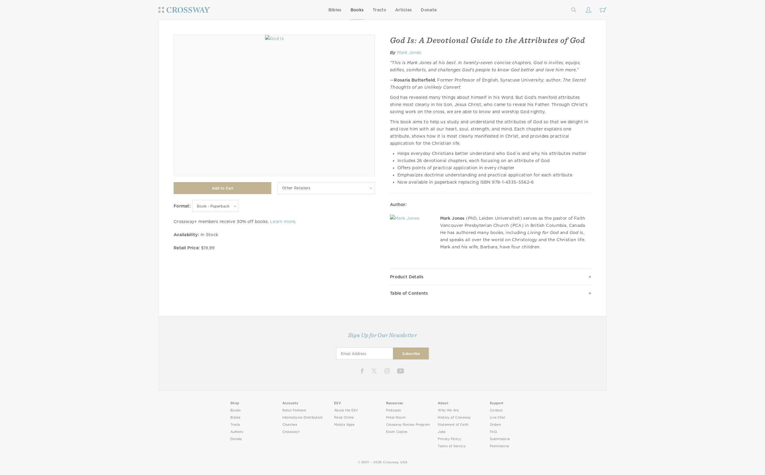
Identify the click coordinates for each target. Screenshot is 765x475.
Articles (403, 9)
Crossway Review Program (408, 425)
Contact (496, 410)
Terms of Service (451, 446)
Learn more (282, 221)
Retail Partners (294, 410)
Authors (236, 432)
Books (357, 9)
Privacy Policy (449, 439)
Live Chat (497, 417)
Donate (429, 9)
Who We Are (448, 410)
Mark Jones (409, 52)
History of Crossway (454, 417)
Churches (289, 425)
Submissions (500, 439)
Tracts (379, 9)
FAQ (493, 432)
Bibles (335, 9)
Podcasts (393, 410)
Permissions (499, 446)
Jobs (442, 432)
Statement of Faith (453, 425)
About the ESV (346, 410)
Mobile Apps (344, 425)
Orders (495, 425)
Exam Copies (397, 432)
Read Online (344, 417)
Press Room (396, 417)
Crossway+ (291, 432)
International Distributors (302, 417)
